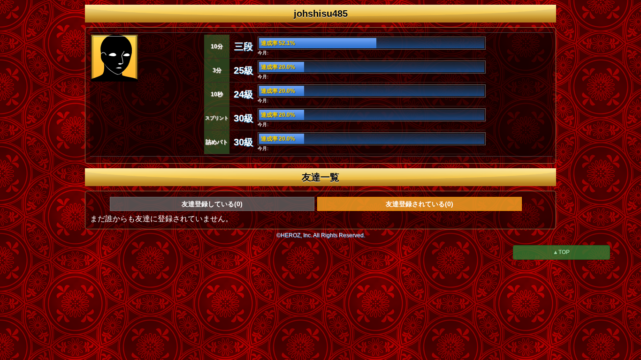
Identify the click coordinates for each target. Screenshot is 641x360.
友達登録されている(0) (419, 204)
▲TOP (561, 252)
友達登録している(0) (212, 204)
